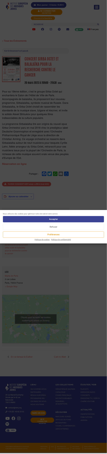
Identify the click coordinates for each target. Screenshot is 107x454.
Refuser (53, 227)
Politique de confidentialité (61, 240)
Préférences (53, 234)
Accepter (53, 219)
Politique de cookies (42, 240)
